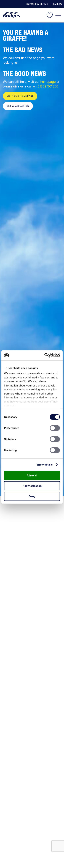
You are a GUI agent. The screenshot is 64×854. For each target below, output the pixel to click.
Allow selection (32, 485)
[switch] (55, 428)
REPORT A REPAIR (37, 3)
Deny (32, 496)
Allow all (32, 475)
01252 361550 (48, 86)
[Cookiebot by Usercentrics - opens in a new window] (45, 355)
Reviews (57, 3)
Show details (44, 464)
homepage (48, 82)
